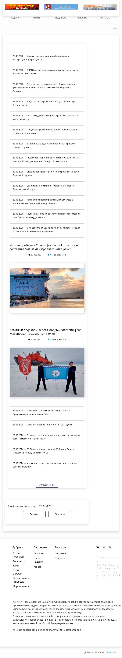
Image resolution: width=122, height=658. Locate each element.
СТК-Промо (110, 652)
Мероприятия (20, 586)
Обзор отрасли (17, 571)
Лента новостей (18, 554)
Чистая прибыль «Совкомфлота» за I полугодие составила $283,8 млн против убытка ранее (44, 247)
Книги (36, 17)
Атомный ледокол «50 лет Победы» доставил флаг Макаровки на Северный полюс (45, 332)
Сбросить (60, 514)
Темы (16, 565)
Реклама (82, 17)
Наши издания (38, 559)
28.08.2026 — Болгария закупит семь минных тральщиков (42, 424)
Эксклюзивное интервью (20, 579)
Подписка (60, 17)
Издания (15, 17)
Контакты (105, 17)
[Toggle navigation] (115, 27)
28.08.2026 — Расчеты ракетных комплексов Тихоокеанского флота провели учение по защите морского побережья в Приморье (44, 88)
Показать (34, 514)
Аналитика (19, 561)
